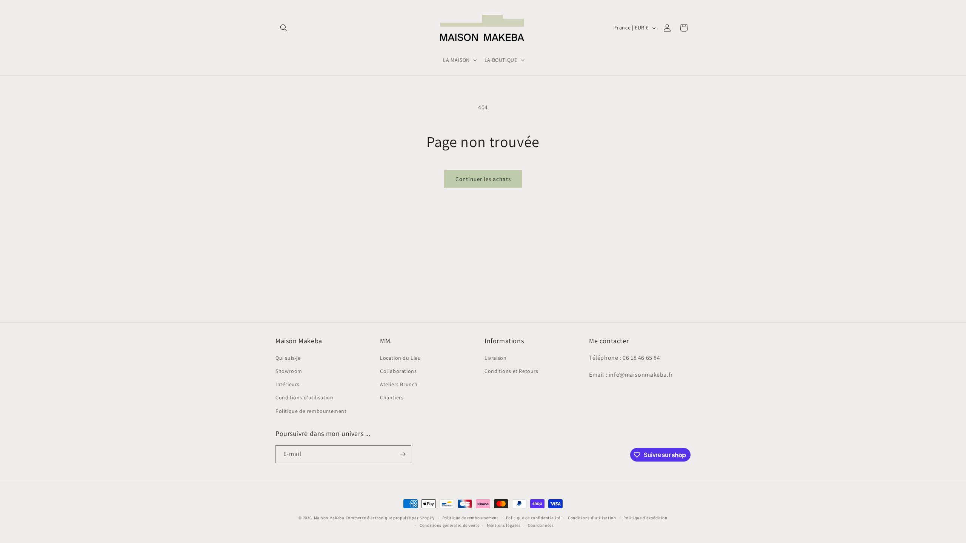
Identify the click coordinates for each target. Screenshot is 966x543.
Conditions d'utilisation (304, 397)
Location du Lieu (400, 357)
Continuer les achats (483, 179)
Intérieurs (287, 384)
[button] (283, 28)
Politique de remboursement (311, 411)
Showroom (288, 371)
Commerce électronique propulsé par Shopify (390, 517)
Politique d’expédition (645, 517)
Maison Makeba (329, 517)
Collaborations (398, 371)
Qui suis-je (288, 357)
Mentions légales (503, 525)
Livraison (495, 357)
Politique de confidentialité (533, 517)
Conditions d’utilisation (592, 517)
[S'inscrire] (402, 454)
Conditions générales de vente (449, 525)
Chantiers (391, 397)
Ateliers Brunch (399, 384)
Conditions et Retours (511, 371)
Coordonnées (541, 525)
